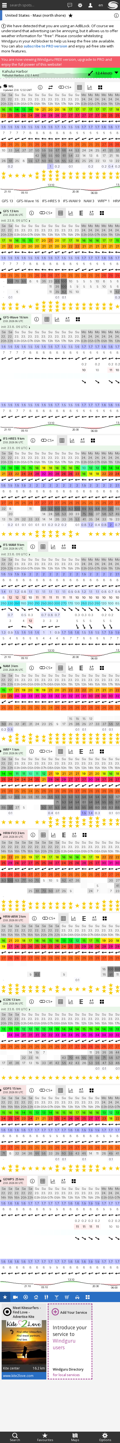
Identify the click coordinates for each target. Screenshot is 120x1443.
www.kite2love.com (18, 1375)
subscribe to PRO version (45, 46)
